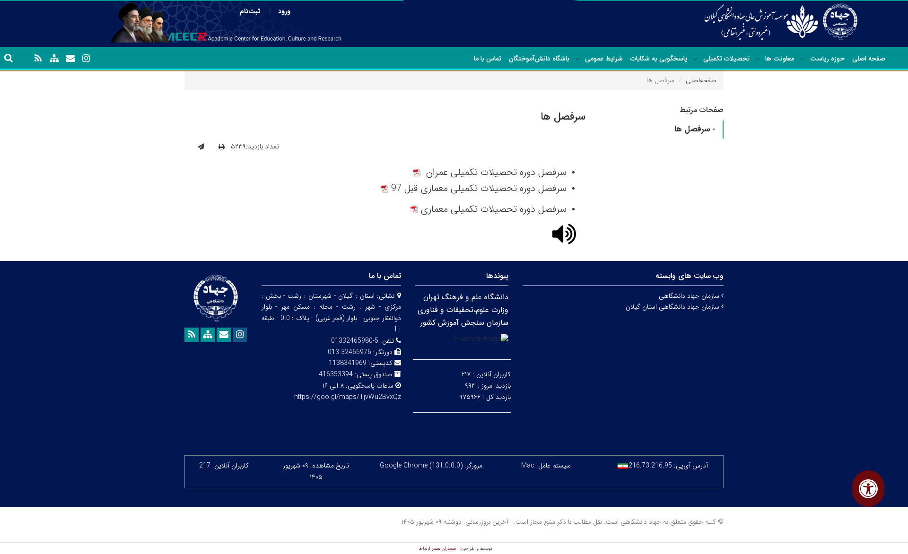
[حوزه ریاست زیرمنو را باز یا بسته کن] (802, 59)
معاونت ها (779, 58)
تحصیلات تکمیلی (726, 58)
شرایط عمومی (604, 58)
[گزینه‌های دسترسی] (868, 488)
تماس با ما (487, 58)
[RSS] (38, 59)
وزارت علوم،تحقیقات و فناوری (463, 310)
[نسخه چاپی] (221, 147)
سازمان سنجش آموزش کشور (464, 323)
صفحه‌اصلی (701, 80)
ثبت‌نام (250, 11)
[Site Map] (54, 59)
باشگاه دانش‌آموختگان (539, 58)
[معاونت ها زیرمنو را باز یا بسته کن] (757, 59)
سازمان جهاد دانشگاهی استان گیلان (673, 307)
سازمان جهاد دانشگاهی (690, 296)
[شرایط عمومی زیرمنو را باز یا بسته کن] (577, 59)
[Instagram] (86, 59)
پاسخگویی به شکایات (658, 58)
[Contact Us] (70, 59)
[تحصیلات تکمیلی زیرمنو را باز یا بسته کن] (695, 59)
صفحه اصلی (868, 58)
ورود (284, 11)
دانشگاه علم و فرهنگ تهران (465, 297)
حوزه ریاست (827, 58)
